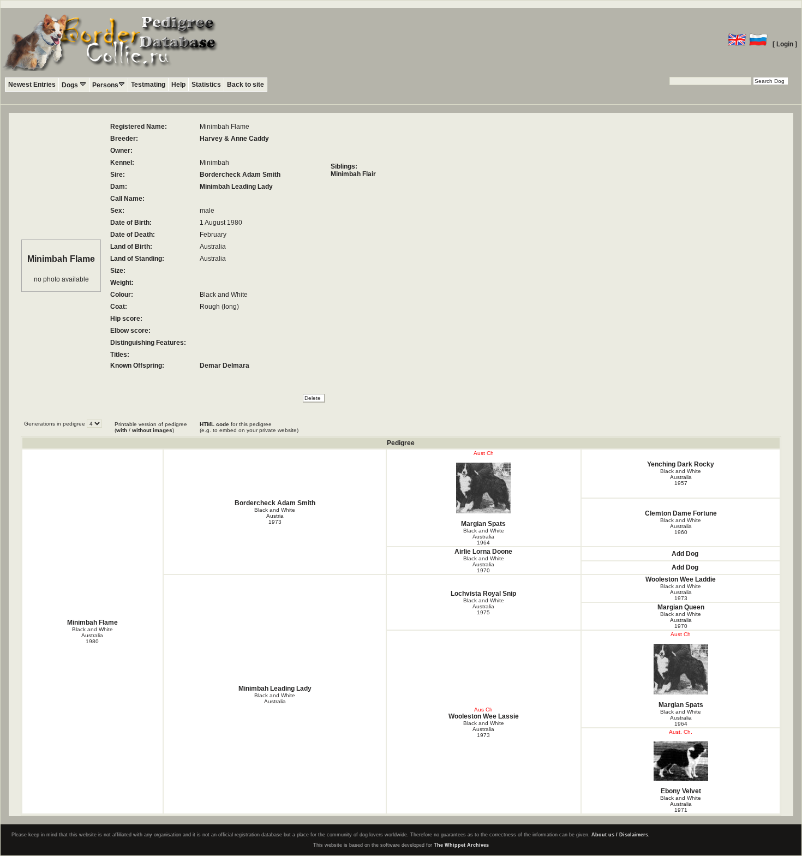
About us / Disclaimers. (620, 834)
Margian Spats (483, 524)
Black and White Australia (274, 698)
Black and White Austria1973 (274, 516)
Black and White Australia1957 (680, 477)
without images (152, 430)
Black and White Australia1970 (483, 564)
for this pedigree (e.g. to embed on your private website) (249, 427)
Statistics (206, 84)
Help (178, 84)
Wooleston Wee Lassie (483, 716)
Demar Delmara (224, 365)
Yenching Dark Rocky (680, 464)
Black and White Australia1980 (92, 635)
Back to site (245, 84)
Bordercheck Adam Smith (240, 174)
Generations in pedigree (55, 424)
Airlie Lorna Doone (483, 551)
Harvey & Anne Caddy (234, 138)
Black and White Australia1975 (483, 606)
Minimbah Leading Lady (236, 186)
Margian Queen (680, 607)
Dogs (71, 85)
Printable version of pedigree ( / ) (151, 427)
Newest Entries (32, 84)
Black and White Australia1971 (680, 804)
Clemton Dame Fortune (681, 513)
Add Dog (685, 554)
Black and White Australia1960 (680, 526)
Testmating (148, 84)
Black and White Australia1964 (483, 537)
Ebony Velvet (681, 791)
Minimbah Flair (353, 174)
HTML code (214, 424)
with (121, 430)
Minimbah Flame (92, 622)
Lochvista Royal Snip (483, 593)
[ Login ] (785, 44)
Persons (105, 85)
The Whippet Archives (461, 845)
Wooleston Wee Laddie (680, 579)
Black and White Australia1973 (680, 592)
